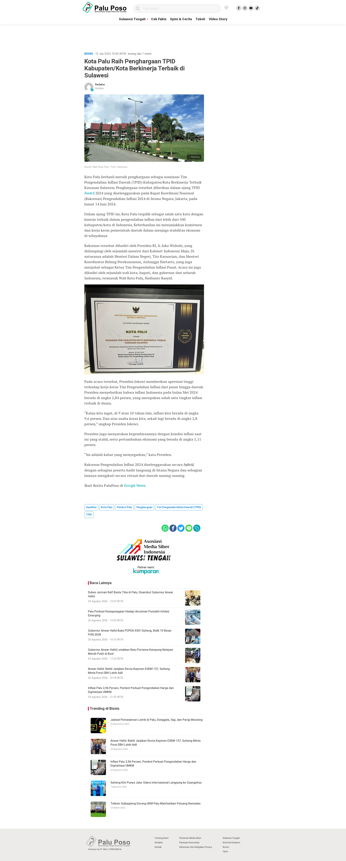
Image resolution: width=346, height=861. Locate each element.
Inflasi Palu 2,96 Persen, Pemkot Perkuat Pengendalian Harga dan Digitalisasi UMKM (153, 764)
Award (89, 193)
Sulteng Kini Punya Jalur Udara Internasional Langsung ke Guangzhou (156, 782)
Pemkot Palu (124, 507)
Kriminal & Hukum (231, 842)
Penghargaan (144, 507)
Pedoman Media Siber (190, 838)
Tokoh (200, 19)
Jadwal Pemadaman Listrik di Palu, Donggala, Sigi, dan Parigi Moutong (156, 720)
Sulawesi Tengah (132, 19)
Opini (225, 851)
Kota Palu (106, 507)
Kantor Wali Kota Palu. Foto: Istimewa (105, 166)
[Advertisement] (173, 37)
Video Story (218, 19)
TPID (89, 515)
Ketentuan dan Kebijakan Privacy (195, 847)
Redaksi (100, 84)
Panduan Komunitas (189, 842)
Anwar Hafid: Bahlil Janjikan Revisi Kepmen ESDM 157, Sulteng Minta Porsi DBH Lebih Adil (155, 743)
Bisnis (226, 847)
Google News (135, 485)
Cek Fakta (158, 19)
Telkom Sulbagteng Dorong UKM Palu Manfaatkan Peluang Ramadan (155, 803)
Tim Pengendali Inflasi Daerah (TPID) (179, 507)
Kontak (158, 847)
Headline (91, 507)
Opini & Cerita (181, 19)
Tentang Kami (161, 838)
